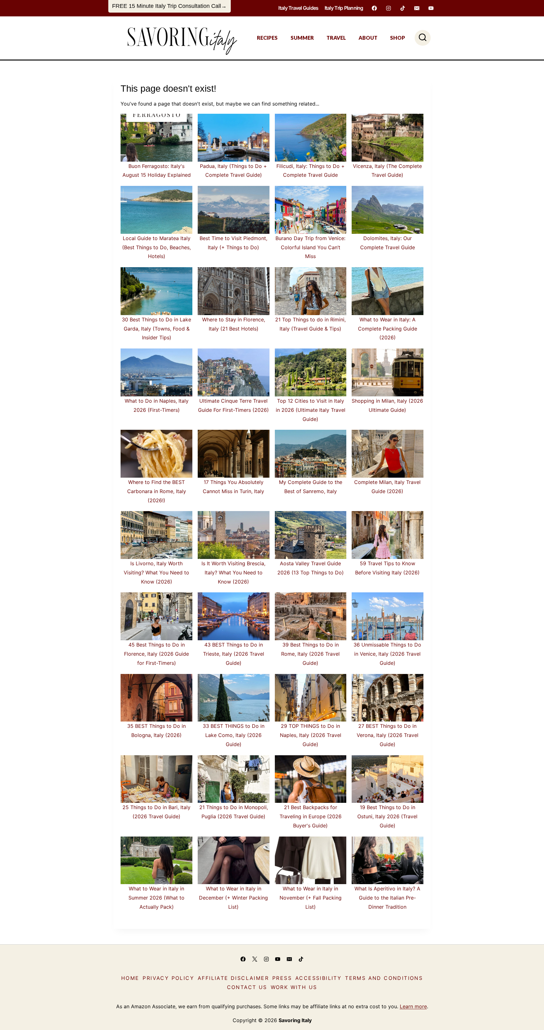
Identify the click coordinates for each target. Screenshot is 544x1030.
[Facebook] (374, 8)
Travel (336, 38)
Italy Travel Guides (298, 8)
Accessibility (318, 978)
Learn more (413, 1006)
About (368, 38)
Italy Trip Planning (344, 8)
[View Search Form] (423, 38)
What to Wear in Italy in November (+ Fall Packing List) (311, 897)
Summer (302, 38)
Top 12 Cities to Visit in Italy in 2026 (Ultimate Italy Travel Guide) (310, 410)
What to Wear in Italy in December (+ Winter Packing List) (233, 897)
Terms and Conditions (384, 978)
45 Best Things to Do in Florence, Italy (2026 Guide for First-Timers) (156, 654)
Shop (397, 38)
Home (130, 978)
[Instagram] (388, 8)
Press (282, 978)
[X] (255, 959)
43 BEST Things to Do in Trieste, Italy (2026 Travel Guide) (233, 654)
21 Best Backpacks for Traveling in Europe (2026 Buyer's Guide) (311, 816)
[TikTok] (403, 8)
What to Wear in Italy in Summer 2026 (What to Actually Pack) (156, 897)
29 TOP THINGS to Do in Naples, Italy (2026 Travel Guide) (310, 735)
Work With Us (294, 987)
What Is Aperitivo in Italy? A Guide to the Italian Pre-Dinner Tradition (387, 897)
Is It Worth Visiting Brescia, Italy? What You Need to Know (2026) (233, 572)
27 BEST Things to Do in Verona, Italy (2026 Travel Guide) (387, 735)
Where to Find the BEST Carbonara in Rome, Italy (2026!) (156, 491)
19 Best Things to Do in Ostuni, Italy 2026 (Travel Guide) (387, 816)
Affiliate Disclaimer (233, 978)
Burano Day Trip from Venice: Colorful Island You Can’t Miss (310, 247)
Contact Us (247, 987)
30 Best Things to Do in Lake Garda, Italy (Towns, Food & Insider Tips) (156, 328)
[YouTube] (431, 8)
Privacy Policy (168, 978)
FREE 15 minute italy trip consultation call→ (169, 6)
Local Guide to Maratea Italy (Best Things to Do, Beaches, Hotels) (156, 247)
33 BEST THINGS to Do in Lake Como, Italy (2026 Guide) (233, 735)
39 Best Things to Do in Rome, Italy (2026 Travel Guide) (310, 654)
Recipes (267, 38)
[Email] (417, 8)
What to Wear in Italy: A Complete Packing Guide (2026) (387, 328)
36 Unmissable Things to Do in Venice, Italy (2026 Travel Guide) (387, 654)
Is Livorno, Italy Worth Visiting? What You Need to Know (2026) (156, 572)
